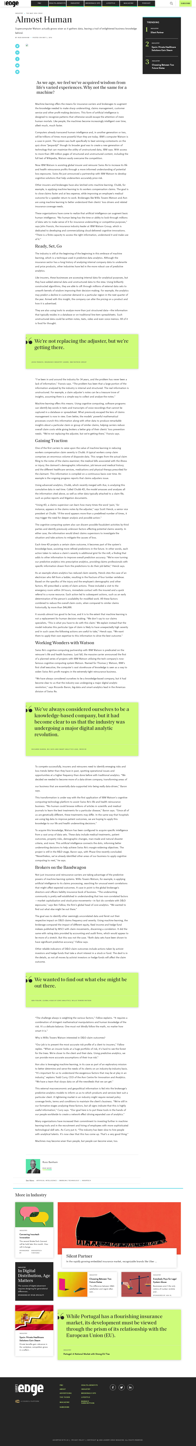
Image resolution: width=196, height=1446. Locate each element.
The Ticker (65, 1397)
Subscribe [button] (185, 3)
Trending (153, 22)
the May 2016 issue (34, 13)
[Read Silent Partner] (119, 1228)
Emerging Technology (69, 1180)
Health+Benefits (57, 3)
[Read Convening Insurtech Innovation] (34, 1214)
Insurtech (86, 1180)
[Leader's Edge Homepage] (29, 1390)
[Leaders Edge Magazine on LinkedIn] (130, 1387)
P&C (39, 3)
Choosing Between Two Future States (163, 66)
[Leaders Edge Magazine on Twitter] (122, 1387)
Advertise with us (60, 1440)
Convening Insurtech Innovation (29, 1236)
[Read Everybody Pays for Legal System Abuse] (136, 1284)
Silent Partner (157, 32)
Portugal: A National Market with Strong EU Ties (86, 1354)
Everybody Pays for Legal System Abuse (164, 1280)
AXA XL (169, 1295)
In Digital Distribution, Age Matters (34, 1276)
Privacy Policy (78, 1440)
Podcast (146, 3)
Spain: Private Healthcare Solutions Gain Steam (164, 49)
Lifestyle (110, 3)
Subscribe (64, 1407)
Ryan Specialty (37, 1295)
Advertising (66, 1393)
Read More (47, 1168)
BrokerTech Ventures (36, 1252)
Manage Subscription (87, 1402)
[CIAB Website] (27, 1401)
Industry (75, 3)
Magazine (128, 3)
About (63, 1389)
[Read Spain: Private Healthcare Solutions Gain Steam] (34, 1317)
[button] (171, 3)
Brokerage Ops (93, 3)
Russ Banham (23, 37)
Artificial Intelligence (46, 1180)
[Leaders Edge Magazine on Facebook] (113, 1387)
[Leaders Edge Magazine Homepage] (11, 4)
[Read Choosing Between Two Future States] (72, 1284)
